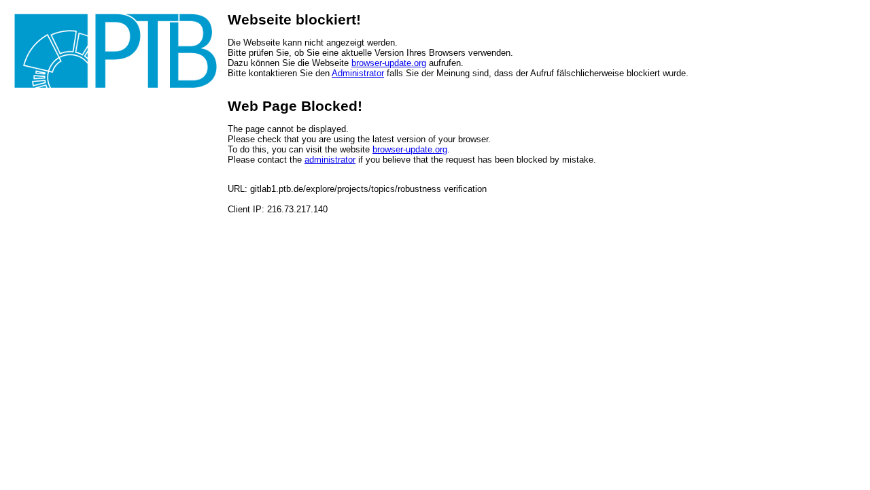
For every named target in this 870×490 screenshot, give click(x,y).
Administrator (358, 73)
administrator (329, 159)
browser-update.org (388, 63)
